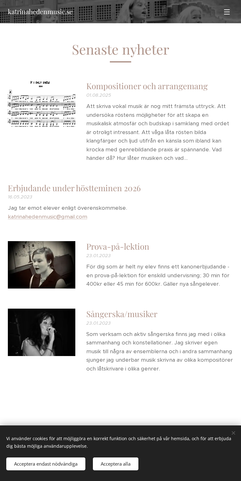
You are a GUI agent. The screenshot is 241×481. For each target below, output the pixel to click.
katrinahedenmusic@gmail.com (47, 216)
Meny (227, 11)
